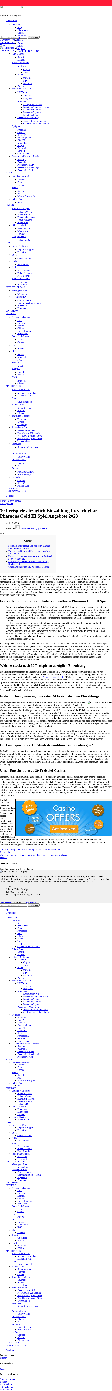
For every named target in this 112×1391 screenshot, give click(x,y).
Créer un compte (7, 1379)
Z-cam (20, 43)
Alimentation (23, 485)
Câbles (21, 383)
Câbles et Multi (19, 225)
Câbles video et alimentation (36, 123)
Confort (21, 480)
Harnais (21, 410)
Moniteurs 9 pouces (32, 109)
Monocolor (23, 357)
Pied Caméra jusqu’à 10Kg (30, 438)
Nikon (20, 40)
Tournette (22, 419)
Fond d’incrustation (21, 278)
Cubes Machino (25, 258)
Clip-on (26, 69)
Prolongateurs (24, 228)
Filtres (20, 74)
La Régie (16, 477)
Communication (19, 453)
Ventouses (16, 443)
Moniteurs (22, 101)
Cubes (15, 255)
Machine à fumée (25, 395)
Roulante (16, 468)
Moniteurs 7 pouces (32, 112)
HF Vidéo (22, 92)
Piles (20, 465)
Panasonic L (23, 148)
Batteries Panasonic (26, 217)
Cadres (21, 342)
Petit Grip (22, 252)
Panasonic (22, 35)
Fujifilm (21, 48)
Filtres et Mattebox (20, 62)
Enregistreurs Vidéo (32, 104)
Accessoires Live (19, 297)
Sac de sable (23, 264)
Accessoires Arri (25, 170)
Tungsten (16, 368)
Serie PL (22, 151)
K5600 (21, 348)
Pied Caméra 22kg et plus (29, 433)
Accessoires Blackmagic (29, 167)
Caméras (16, 24)
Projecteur (22, 305)
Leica (20, 46)
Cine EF (21, 140)
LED (20, 320)
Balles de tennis (25, 273)
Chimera (21, 328)
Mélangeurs (23, 294)
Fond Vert (22, 284)
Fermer (3, 857)
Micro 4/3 (22, 143)
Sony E (21, 145)
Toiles (20, 339)
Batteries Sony (24, 214)
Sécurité (21, 483)
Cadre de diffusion (20, 336)
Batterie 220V (24, 240)
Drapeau (21, 323)
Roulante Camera (26, 471)
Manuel (21, 60)
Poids (14, 261)
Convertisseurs (24, 300)
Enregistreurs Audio (21, 176)
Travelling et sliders (21, 416)
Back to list (5, 852)
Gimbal (21, 413)
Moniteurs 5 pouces (32, 115)
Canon (21, 32)
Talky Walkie (24, 457)
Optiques (16, 126)
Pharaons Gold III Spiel (53, 677)
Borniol (21, 325)
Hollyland (28, 98)
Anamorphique (24, 137)
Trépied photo (24, 441)
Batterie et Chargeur (21, 208)
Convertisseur (24, 153)
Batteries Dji (23, 222)
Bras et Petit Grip (20, 246)
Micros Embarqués (26, 196)
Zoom (20, 182)
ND (25, 81)
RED (20, 38)
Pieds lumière (24, 270)
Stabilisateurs (18, 404)
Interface (22, 381)
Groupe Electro (19, 236)
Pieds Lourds (24, 276)
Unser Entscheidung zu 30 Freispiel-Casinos (28, 566)
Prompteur (22, 308)
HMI (14, 345)
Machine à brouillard (27, 393)
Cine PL (21, 132)
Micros (15, 187)
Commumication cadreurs (29, 303)
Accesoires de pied (26, 430)
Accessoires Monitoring (28, 117)
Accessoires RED (26, 165)
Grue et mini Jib (25, 402)
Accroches (22, 162)
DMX (14, 377)
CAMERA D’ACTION (29, 51)
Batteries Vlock (25, 212)
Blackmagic (23, 30)
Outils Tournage (25, 331)
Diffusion (27, 78)
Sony (20, 27)
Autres (21, 86)
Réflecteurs (23, 333)
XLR (20, 193)
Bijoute (21, 463)
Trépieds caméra (19, 427)
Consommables (19, 459)
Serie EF (22, 135)
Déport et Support (26, 249)
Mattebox (22, 66)
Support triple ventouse (28, 447)
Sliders (21, 422)
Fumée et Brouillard (21, 389)
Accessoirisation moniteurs (35, 121)
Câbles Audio (18, 199)
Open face (22, 372)
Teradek (27, 95)
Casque (21, 185)
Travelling (22, 424)
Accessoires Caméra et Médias (26, 156)
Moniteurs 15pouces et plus (36, 107)
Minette (15, 362)
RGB (20, 360)
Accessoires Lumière (21, 317)
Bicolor (21, 354)
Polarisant (27, 83)
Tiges (25, 72)
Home (3, 501)
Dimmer (21, 234)
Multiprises (23, 231)
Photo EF (22, 130)
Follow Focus (18, 53)
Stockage (22, 159)
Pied (14, 267)
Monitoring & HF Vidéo (23, 88)
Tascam (21, 179)
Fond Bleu (22, 282)
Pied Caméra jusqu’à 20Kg (30, 436)
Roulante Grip (24, 474)
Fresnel (21, 374)
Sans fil (21, 57)
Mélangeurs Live (19, 290)
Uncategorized (14, 501)
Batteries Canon (25, 220)
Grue (14, 398)
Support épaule (24, 408)
